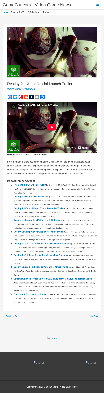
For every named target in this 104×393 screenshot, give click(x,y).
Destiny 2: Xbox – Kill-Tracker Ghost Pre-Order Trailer (41, 267)
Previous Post (11, 316)
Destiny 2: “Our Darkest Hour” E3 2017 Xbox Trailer (40, 243)
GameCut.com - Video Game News (37, 4)
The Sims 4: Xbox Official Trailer (30, 294)
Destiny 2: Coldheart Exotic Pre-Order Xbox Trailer (39, 255)
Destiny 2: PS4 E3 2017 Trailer (29, 196)
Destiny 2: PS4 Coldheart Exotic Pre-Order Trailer (39, 208)
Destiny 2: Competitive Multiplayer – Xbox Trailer (38, 232)
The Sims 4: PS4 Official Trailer (29, 185)
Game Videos (14, 89)
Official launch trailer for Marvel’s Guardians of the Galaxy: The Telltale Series (53, 279)
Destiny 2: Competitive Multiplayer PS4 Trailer (37, 220)
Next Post (95, 316)
